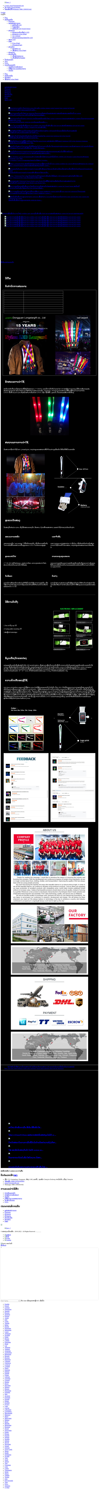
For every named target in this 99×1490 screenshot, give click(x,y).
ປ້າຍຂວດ (12, 21)
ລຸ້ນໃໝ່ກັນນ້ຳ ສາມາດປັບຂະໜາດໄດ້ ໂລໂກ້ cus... (24, 132)
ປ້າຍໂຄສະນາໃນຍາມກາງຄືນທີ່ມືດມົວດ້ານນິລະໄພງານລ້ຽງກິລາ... (32, 1142)
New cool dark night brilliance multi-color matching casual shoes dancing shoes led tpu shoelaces (34, 1068)
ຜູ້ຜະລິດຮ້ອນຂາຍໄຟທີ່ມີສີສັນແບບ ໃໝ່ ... (21, 143)
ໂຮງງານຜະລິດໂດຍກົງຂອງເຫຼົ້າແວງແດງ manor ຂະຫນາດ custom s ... (30, 193)
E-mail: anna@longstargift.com (14, 5)
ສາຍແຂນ (12, 30)
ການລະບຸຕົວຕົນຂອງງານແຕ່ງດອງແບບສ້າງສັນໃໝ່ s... (28, 1167)
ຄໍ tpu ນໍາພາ (16, 43)
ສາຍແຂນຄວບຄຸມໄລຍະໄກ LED (22, 38)
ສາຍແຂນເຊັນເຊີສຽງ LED (20, 32)
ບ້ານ (6, 18)
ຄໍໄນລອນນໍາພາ (17, 45)
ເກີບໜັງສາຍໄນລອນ (18, 58)
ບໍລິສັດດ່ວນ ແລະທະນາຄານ (17, 68)
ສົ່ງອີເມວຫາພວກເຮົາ (7, 262)
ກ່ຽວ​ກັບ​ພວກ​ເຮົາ (10, 65)
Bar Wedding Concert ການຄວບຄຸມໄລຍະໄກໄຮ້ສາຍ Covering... (28, 160)
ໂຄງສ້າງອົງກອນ (10, 1200)
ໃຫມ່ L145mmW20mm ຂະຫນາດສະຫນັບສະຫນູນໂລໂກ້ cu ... (32, 1135)
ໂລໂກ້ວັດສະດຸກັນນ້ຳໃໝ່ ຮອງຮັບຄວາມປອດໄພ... (24, 138)
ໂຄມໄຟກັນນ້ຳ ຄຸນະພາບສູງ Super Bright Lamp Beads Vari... (27, 183)
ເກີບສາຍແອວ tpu (17, 56)
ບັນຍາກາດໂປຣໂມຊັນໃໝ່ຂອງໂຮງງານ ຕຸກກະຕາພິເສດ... (26, 188)
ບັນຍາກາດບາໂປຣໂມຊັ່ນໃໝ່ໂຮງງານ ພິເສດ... (25, 1157)
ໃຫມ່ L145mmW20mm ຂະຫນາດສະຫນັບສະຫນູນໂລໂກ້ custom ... (29, 165)
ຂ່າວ (6, 61)
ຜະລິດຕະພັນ (9, 19)
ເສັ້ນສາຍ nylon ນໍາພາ (19, 50)
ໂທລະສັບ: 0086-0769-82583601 (14, 1181)
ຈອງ (15, 1175)
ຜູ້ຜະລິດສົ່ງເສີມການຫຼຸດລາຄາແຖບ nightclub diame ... (25, 200)
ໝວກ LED (12, 39)
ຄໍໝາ (10, 41)
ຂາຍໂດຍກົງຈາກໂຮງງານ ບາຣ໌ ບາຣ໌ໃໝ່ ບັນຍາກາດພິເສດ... (27, 115)
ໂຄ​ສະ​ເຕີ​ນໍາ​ (16, 27)
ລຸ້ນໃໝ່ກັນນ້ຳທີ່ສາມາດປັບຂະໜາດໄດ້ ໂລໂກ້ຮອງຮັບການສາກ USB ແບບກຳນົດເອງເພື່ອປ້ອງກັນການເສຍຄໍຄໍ (41, 1066)
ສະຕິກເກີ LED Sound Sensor (21, 29)
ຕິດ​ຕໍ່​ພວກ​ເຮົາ (9, 59)
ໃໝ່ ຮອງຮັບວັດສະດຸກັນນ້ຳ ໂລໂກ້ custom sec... (26, 1150)
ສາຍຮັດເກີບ (12, 54)
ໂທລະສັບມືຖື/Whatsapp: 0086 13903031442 (18, 9)
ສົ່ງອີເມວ (3, 1245)
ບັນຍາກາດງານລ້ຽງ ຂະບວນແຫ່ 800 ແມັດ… (23, 110)
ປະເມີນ (11, 70)
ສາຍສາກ (12, 47)
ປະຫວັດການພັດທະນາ (16, 67)
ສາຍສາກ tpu (16, 48)
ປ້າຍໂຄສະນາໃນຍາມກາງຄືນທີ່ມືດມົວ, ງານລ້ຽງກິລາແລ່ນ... (27, 148)
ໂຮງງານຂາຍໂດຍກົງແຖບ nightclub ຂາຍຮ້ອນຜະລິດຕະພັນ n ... (28, 122)
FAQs (6, 63)
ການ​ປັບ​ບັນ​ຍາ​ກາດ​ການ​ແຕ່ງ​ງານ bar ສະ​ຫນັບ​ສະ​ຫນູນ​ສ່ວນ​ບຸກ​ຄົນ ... (30, 153)
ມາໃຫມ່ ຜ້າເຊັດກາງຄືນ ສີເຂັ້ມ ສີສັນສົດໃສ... (25, 1127)
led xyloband (16, 36)
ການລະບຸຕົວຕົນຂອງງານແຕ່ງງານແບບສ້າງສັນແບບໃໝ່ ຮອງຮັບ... (29, 172)
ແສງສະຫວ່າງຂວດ (14, 23)
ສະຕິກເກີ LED (17, 25)
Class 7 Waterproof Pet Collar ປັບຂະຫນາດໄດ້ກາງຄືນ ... (26, 178)
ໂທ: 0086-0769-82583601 (12, 7)
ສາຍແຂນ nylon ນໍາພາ (19, 34)
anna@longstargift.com (12, 1183)
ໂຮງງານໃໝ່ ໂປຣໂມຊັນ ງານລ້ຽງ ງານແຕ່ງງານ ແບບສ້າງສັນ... (28, 127)
